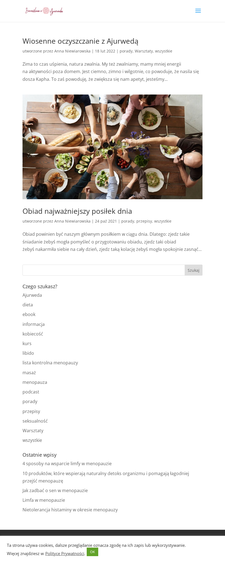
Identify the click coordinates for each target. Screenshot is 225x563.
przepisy (144, 221)
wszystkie (163, 51)
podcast (30, 392)
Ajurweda (32, 295)
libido (28, 353)
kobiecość (32, 334)
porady (126, 51)
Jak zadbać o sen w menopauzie (55, 490)
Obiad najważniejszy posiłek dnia (77, 211)
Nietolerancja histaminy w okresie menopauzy (70, 510)
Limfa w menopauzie (43, 500)
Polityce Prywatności (64, 553)
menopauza (34, 382)
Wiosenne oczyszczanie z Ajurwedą (80, 41)
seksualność (35, 421)
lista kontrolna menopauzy (50, 363)
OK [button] (92, 551)
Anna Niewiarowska (72, 51)
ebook (28, 314)
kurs (27, 343)
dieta (27, 305)
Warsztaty (144, 51)
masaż (29, 373)
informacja (33, 324)
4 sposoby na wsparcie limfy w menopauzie (67, 464)
